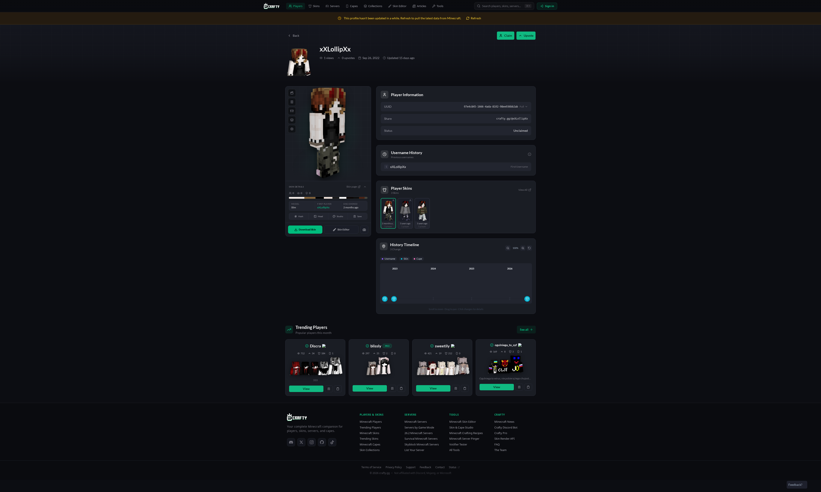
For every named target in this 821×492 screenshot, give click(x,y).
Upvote (528, 35)
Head (320, 216)
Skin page (351, 186)
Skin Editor (399, 6)
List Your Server (414, 450)
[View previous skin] (296, 368)
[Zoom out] (508, 248)
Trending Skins (369, 438)
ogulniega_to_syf (506, 345)
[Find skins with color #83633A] (309, 198)
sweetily (442, 346)
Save (359, 216)
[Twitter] (301, 442)
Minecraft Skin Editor (462, 421)
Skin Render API (504, 438)
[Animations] (292, 93)
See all (524, 329)
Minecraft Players (371, 421)
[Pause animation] (292, 102)
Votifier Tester (458, 444)
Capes (354, 6)
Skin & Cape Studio (461, 427)
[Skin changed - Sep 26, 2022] (385, 299)
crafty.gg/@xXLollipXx (512, 118)
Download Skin (307, 229)
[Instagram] (312, 442)
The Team (500, 450)
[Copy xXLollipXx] (410, 167)
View (306, 389)
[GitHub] (322, 442)
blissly (375, 346)
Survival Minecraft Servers (421, 438)
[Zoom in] (523, 248)
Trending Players (370, 427)
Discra (315, 346)
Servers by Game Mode (419, 427)
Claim (508, 35)
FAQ (497, 444)
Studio (340, 216)
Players (297, 6)
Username (390, 258)
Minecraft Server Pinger (464, 438)
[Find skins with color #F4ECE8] (296, 198)
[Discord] (291, 442)
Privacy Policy (394, 467)
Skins (316, 6)
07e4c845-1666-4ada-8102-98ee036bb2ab (491, 106)
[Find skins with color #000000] (319, 198)
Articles (421, 6)
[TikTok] (332, 442)
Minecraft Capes (370, 444)
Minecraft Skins (369, 433)
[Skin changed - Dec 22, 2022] (394, 299)
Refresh (476, 18)
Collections (375, 6)
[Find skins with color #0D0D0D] (356, 198)
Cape (419, 258)
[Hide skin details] (364, 186)
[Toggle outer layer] (292, 120)
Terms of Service (371, 467)
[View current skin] (335, 366)
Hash (300, 216)
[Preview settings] (292, 129)
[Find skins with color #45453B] (366, 198)
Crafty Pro (500, 433)
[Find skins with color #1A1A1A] (336, 198)
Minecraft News (504, 421)
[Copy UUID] (338, 388)
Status (452, 467)
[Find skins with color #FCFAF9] (342, 198)
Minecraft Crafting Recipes (466, 433)
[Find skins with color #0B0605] (349, 198)
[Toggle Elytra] (292, 111)
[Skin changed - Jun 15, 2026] (527, 299)
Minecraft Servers (415, 421)
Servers (335, 6)
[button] (315, 367)
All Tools (454, 450)
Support (410, 467)
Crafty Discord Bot (506, 427)
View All (522, 189)
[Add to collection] (329, 388)
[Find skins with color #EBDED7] (328, 198)
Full (522, 106)
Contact (440, 467)
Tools (440, 6)
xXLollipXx (335, 49)
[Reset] (529, 248)
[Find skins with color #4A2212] (362, 198)
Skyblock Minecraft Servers (421, 444)
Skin (406, 258)
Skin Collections (370, 450)
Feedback (425, 467)
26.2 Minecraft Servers (418, 433)
